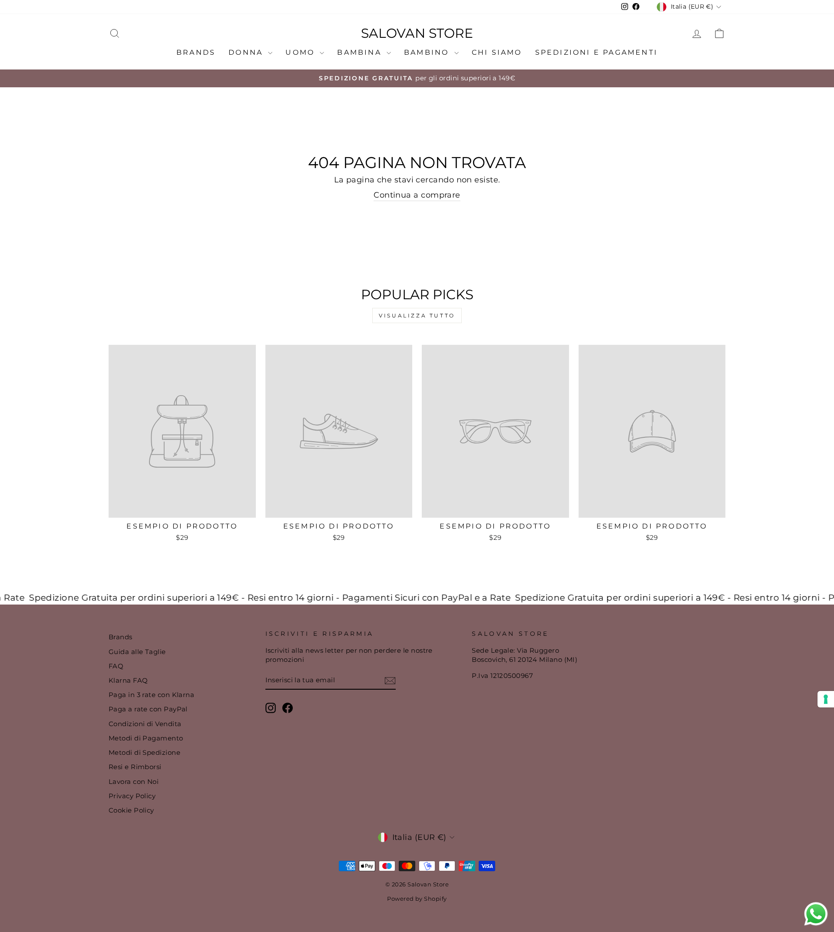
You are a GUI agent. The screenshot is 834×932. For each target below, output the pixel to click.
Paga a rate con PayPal (148, 709)
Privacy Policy (132, 796)
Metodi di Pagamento (146, 738)
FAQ (116, 666)
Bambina (360, 52)
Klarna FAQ (128, 680)
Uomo (301, 52)
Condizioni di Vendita (145, 724)
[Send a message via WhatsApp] (816, 914)
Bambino (428, 52)
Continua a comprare (417, 195)
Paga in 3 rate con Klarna (151, 695)
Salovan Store (417, 33)
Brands (195, 52)
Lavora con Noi (134, 781)
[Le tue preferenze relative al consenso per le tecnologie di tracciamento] (825, 699)
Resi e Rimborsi (135, 767)
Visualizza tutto (417, 315)
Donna (247, 52)
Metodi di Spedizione (144, 752)
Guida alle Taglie (137, 652)
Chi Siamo (497, 52)
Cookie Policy (131, 810)
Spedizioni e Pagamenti (596, 52)
